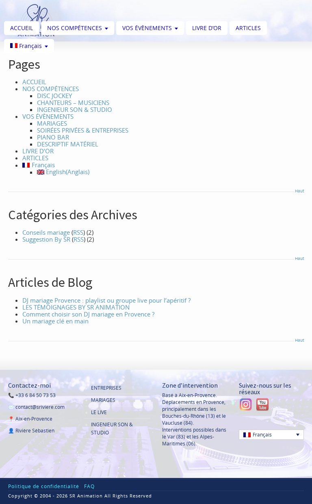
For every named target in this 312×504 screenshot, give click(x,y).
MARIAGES (52, 123)
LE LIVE (99, 412)
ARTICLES (248, 28)
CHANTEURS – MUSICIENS (73, 102)
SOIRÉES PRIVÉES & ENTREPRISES (82, 130)
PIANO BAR (53, 137)
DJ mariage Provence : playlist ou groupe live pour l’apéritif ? (106, 300)
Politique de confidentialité (43, 486)
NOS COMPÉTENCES (74, 28)
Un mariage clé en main (55, 321)
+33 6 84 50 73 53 (35, 395)
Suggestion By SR (46, 239)
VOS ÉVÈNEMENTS (147, 28)
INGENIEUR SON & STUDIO (74, 109)
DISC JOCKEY (54, 96)
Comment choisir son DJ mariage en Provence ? (88, 314)
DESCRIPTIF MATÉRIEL (67, 144)
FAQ (89, 486)
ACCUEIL (21, 28)
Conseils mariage (46, 232)
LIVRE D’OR (206, 28)
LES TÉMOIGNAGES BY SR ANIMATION (76, 307)
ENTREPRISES (106, 387)
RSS (78, 232)
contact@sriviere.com (40, 407)
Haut (299, 191)
